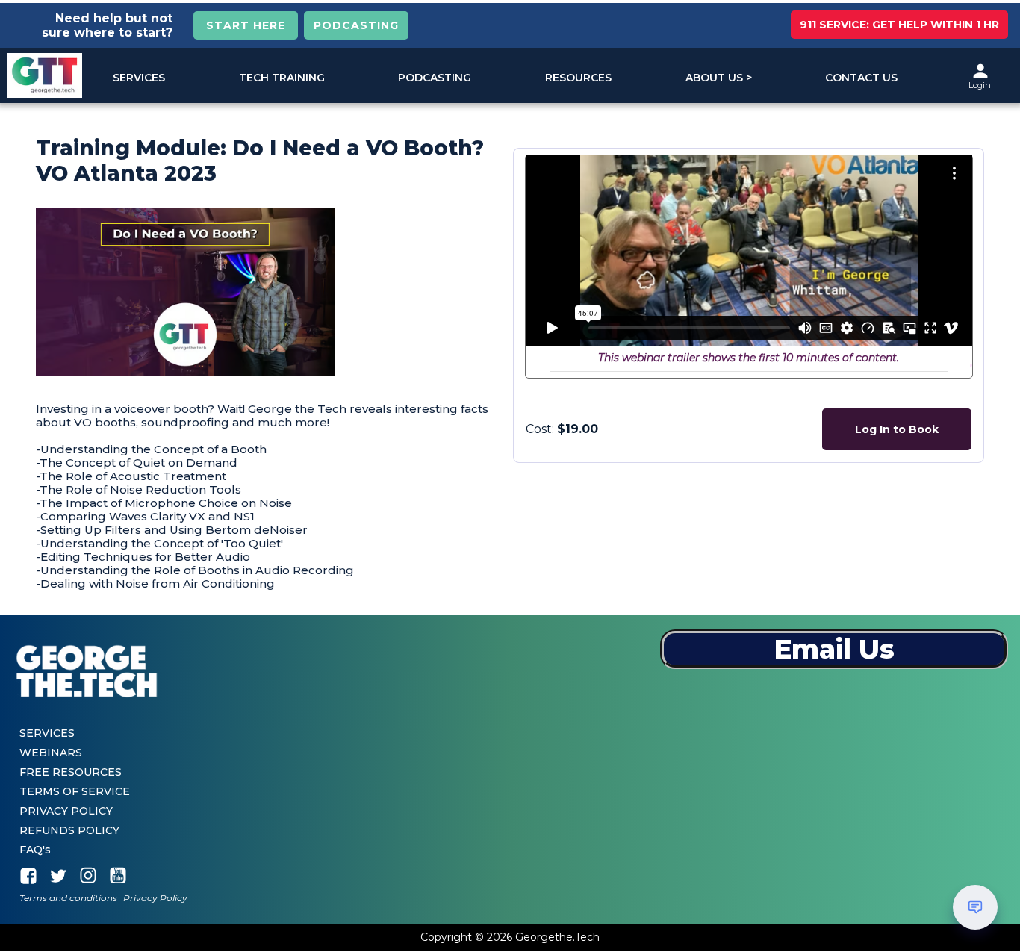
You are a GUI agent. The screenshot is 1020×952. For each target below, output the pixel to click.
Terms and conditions (68, 898)
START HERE (245, 25)
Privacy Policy (155, 898)
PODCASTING (356, 25)
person (980, 70)
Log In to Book (897, 429)
